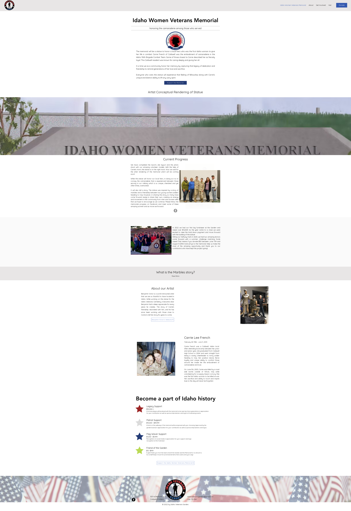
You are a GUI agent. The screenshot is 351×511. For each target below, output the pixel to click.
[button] (341, 5)
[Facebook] (175, 210)
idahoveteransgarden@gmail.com (200, 497)
